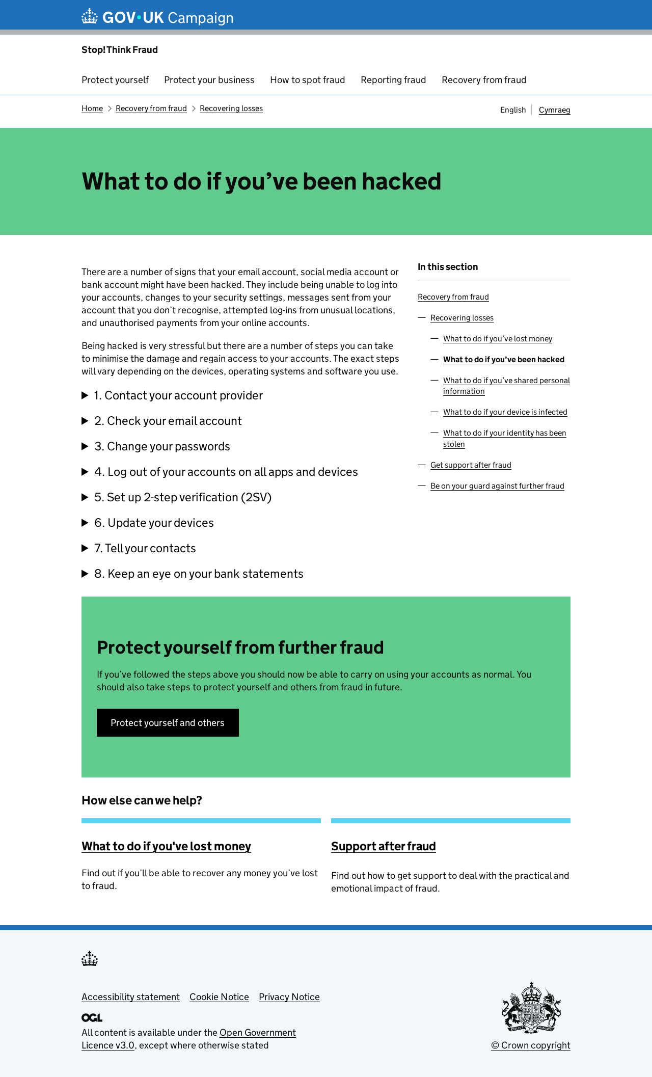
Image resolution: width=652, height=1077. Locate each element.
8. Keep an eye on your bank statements (199, 573)
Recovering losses (231, 108)
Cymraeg (554, 110)
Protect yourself (115, 80)
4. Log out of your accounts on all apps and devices (226, 471)
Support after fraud (383, 846)
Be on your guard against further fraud (497, 486)
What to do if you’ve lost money (497, 338)
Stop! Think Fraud (120, 50)
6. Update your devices (154, 522)
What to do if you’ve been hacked (503, 359)
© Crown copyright (530, 1045)
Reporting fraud (393, 80)
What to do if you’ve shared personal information (506, 385)
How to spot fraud (307, 80)
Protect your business (209, 80)
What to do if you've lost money (166, 846)
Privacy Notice (289, 997)
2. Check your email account (168, 420)
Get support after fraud (470, 465)
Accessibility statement (131, 997)
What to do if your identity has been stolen (504, 438)
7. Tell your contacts (145, 548)
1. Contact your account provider (178, 395)
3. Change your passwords (162, 446)
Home (92, 108)
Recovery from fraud (484, 80)
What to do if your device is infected (505, 412)
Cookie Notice (219, 997)
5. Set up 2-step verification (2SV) (182, 497)
